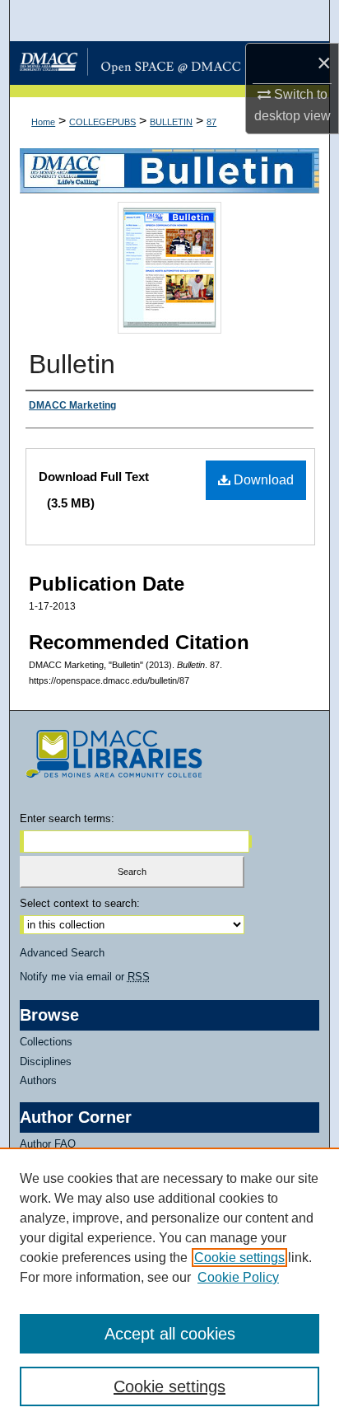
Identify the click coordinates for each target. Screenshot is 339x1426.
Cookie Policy (238, 1277)
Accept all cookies (169, 1334)
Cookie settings (239, 1258)
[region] (169, 1287)
